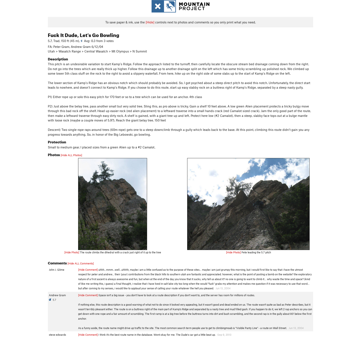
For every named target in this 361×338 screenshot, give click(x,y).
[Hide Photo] (71, 252)
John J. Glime (56, 269)
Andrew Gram (57, 295)
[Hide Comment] (88, 269)
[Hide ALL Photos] (71, 155)
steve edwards (57, 334)
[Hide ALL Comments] (80, 263)
